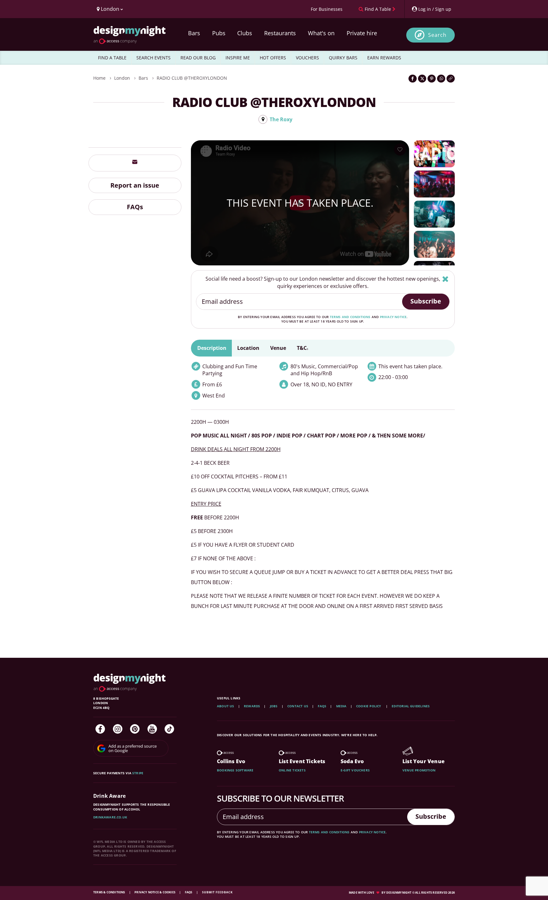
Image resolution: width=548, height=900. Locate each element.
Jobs (274, 706)
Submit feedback (217, 892)
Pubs (218, 33)
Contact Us (297, 706)
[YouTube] (152, 729)
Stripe (137, 773)
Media (341, 706)
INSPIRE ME (237, 58)
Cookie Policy (369, 706)
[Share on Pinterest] (431, 79)
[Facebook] (100, 729)
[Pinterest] (135, 729)
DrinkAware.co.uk (110, 817)
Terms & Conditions (109, 892)
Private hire (362, 33)
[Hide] (445, 279)
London (122, 78)
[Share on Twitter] (422, 79)
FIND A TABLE (112, 58)
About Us (225, 706)
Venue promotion (418, 770)
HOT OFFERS (273, 58)
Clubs (244, 33)
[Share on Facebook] (412, 79)
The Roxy (281, 119)
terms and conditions (350, 317)
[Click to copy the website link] (451, 79)
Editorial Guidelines (411, 706)
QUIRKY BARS (343, 58)
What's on (321, 33)
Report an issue (134, 185)
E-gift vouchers (355, 770)
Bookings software (235, 770)
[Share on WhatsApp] (441, 79)
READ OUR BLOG (198, 58)
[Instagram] (117, 729)
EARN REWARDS (384, 58)
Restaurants (280, 33)
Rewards (252, 706)
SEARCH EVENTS (153, 58)
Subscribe (425, 301)
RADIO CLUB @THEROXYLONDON (192, 78)
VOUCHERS (307, 58)
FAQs (135, 207)
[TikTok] (169, 729)
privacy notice (393, 317)
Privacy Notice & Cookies (155, 892)
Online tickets (292, 770)
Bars (194, 33)
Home (99, 78)
